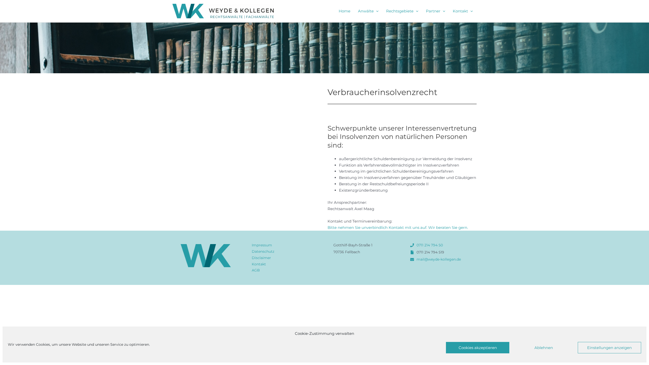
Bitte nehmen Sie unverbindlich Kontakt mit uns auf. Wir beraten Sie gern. (398, 227)
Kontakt (460, 11)
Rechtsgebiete (399, 11)
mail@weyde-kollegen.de (439, 259)
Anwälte (366, 11)
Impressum (262, 245)
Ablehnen (543, 347)
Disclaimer (261, 258)
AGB (256, 270)
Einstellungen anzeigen (609, 347)
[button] (376, 11)
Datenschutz (263, 251)
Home (344, 11)
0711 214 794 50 (430, 245)
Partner (433, 11)
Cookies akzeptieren (478, 347)
